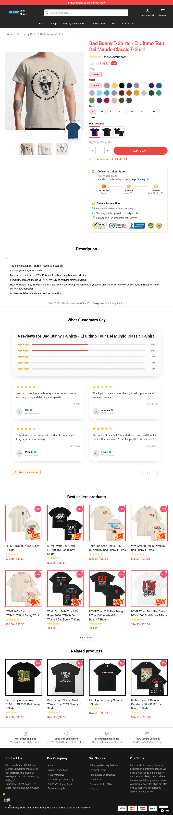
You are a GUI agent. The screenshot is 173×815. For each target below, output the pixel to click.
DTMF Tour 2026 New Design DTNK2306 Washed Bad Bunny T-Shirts (106, 615)
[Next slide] (78, 90)
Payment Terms (98, 770)
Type (91, 69)
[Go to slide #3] (62, 149)
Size (91, 106)
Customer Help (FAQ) (101, 784)
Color (92, 79)
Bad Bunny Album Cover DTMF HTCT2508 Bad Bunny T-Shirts (22, 704)
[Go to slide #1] (27, 149)
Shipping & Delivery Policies (104, 765)
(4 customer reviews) (115, 57)
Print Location (96, 123)
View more (86, 637)
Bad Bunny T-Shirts (51, 34)
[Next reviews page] (158, 473)
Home (9, 34)
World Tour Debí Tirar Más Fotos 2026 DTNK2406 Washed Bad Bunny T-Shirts (63, 615)
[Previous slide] (10, 90)
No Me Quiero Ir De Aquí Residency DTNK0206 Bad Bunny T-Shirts (147, 704)
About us (52, 765)
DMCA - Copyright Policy (60, 779)
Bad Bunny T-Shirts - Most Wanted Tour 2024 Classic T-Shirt (64, 704)
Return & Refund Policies (102, 774)
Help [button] (167, 811)
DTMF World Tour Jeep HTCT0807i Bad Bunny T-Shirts (62, 550)
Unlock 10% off (7, 800)
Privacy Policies (56, 774)
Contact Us (95, 779)
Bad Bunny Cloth (26, 34)
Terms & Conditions (58, 770)
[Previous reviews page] (141, 473)
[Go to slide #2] (44, 149)
